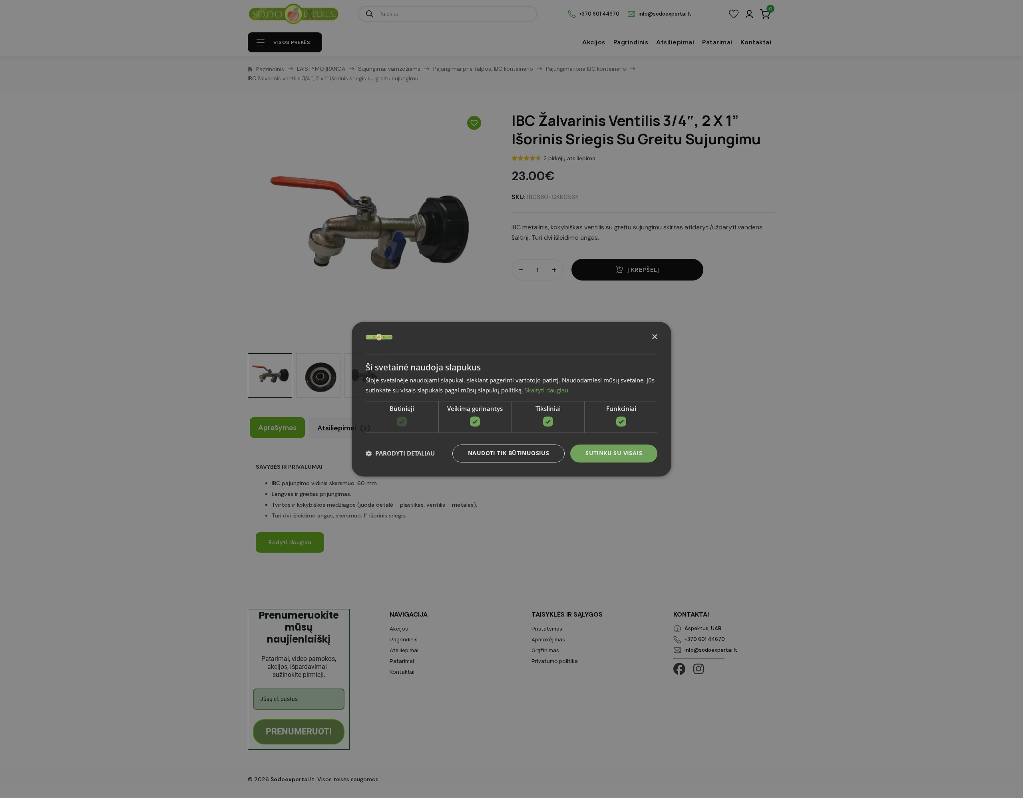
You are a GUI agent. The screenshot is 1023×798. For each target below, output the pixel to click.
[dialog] (511, 399)
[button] (400, 453)
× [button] (654, 337)
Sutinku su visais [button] (613, 453)
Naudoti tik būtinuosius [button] (508, 453)
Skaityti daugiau (546, 390)
